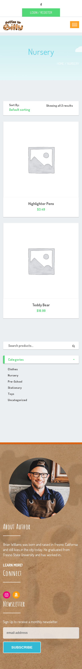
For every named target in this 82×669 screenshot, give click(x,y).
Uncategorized (17, 400)
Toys (11, 394)
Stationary (15, 388)
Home (60, 64)
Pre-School (15, 381)
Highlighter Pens (41, 203)
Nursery (73, 64)
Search (75, 346)
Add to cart (41, 209)
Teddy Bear (41, 305)
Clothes (13, 369)
